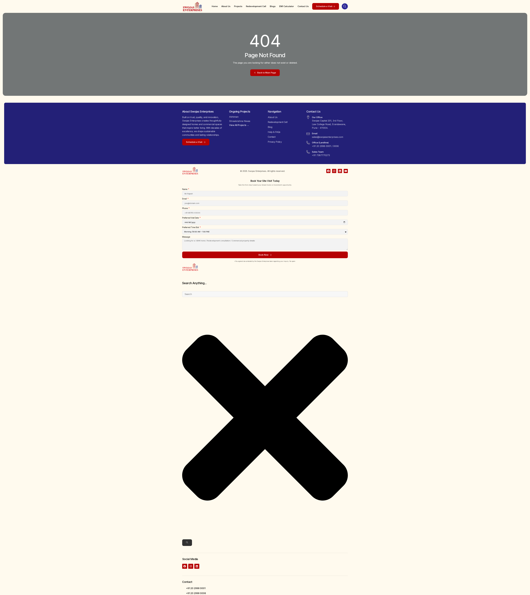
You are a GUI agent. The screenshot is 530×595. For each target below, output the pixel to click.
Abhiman (234, 116)
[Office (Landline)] (308, 142)
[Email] (308, 133)
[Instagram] (334, 171)
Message (186, 237)
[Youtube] (346, 171)
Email (314, 133)
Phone (185, 208)
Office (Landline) (320, 142)
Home (215, 6)
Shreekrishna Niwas (239, 121)
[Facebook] (328, 171)
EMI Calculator (286, 6)
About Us (225, 6)
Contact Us (303, 6)
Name (185, 189)
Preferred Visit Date (190, 218)
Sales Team (318, 152)
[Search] (187, 542)
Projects (238, 6)
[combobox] (265, 294)
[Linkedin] (340, 171)
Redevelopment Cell (256, 6)
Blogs (272, 6)
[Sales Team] (308, 152)
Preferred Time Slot (190, 227)
